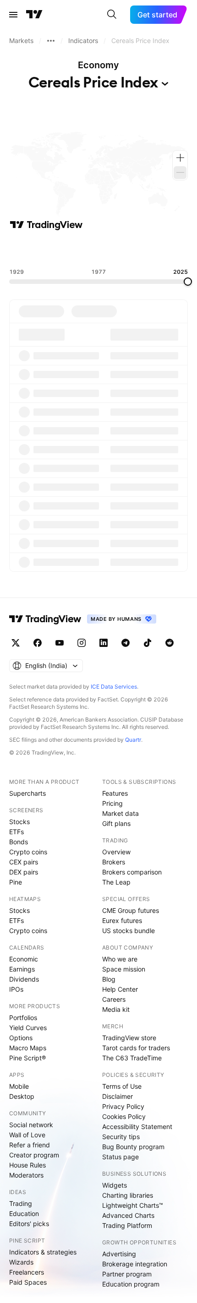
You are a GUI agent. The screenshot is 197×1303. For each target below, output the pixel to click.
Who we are (119, 959)
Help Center (120, 989)
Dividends (24, 979)
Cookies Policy (124, 1116)
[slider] (188, 281)
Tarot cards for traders (136, 1048)
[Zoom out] (180, 172)
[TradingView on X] (15, 642)
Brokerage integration (134, 1264)
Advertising (119, 1254)
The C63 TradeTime (132, 1058)
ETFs (16, 832)
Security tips (121, 1136)
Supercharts (27, 793)
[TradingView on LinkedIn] (103, 642)
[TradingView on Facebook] (37, 642)
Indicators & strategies (43, 1252)
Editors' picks (29, 1223)
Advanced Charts (128, 1215)
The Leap (116, 882)
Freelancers (26, 1272)
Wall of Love (27, 1135)
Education (24, 1213)
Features (115, 793)
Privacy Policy (123, 1106)
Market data (120, 813)
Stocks (19, 821)
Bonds (18, 842)
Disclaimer (117, 1096)
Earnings (22, 969)
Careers (114, 999)
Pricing (112, 803)
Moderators (26, 1175)
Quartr (133, 739)
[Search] (112, 14)
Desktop (21, 1096)
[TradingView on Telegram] (125, 642)
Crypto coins (28, 852)
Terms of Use (122, 1086)
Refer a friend (29, 1145)
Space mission (123, 969)
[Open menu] (13, 14)
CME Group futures (130, 910)
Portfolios (23, 1017)
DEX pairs (23, 872)
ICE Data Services (114, 686)
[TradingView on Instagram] (81, 642)
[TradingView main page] (34, 14)
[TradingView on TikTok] (147, 642)
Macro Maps (27, 1048)
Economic (23, 959)
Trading (20, 1203)
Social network (31, 1125)
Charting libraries (127, 1195)
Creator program (34, 1155)
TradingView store (129, 1038)
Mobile (19, 1086)
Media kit (116, 1009)
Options (21, 1038)
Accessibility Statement (137, 1126)
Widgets (114, 1185)
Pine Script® (27, 1058)
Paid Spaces (28, 1282)
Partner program (127, 1274)
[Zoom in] (180, 158)
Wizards (21, 1262)
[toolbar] (98, 249)
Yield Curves (28, 1028)
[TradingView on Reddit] (169, 642)
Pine (15, 882)
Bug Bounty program (133, 1147)
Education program (130, 1284)
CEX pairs (23, 862)
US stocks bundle (128, 930)
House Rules (27, 1165)
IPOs (16, 989)
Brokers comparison (132, 872)
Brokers (113, 862)
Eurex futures (122, 920)
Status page (120, 1157)
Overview (116, 852)
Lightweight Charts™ (132, 1205)
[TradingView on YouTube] (59, 642)
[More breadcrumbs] (51, 41)
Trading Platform (127, 1225)
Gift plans (116, 823)
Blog (108, 979)
